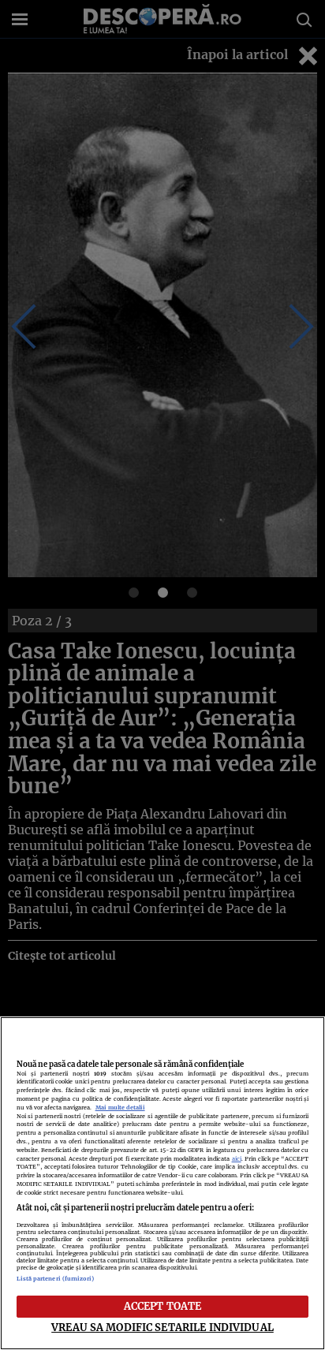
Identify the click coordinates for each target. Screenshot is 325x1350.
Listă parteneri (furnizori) (56, 1278)
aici (236, 1158)
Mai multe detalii (120, 1107)
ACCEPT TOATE (163, 1306)
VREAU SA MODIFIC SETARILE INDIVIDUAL (162, 1327)
